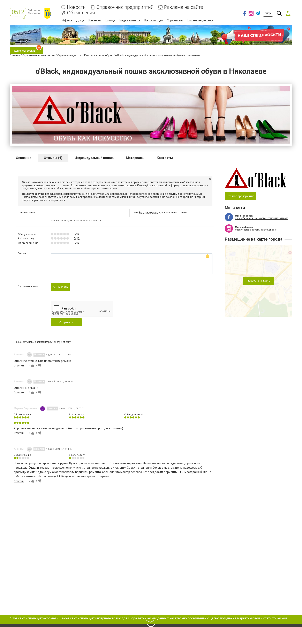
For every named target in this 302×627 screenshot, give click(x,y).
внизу (57, 342)
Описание (23, 158)
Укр (268, 13)
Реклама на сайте (183, 7)
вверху (67, 342)
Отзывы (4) (53, 158)
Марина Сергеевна (25, 408)
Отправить (66, 322)
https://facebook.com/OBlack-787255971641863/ (261, 218)
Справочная (175, 20)
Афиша (67, 20)
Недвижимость (130, 20)
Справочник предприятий (124, 7)
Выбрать (62, 287)
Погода (110, 20)
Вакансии (95, 20)
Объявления (81, 13)
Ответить (19, 365)
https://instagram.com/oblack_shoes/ (256, 229)
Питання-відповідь (200, 20)
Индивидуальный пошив (94, 158)
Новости (76, 7)
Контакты (165, 158)
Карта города (153, 20)
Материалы (135, 158)
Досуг (80, 20)
